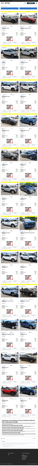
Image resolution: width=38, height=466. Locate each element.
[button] (18, 18)
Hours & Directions (31, 3)
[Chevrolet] (2, 3)
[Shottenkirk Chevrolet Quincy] (7, 3)
